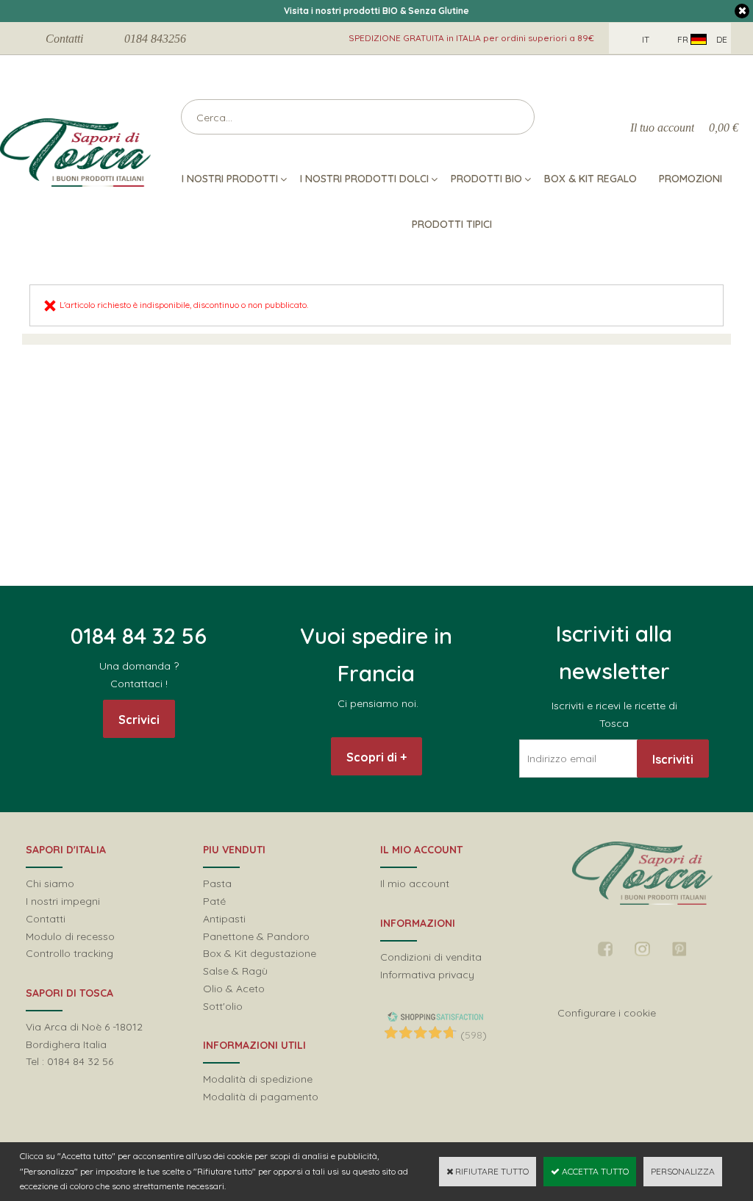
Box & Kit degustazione (259, 953)
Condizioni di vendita (431, 957)
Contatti (64, 38)
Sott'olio (223, 1006)
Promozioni (690, 178)
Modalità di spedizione (258, 1079)
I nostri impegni (63, 901)
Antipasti (224, 918)
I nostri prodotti (230, 178)
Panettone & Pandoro (256, 936)
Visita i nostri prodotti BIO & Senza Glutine (376, 10)
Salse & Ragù (235, 971)
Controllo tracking (69, 953)
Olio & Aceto (234, 988)
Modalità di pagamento (260, 1096)
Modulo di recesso (70, 936)
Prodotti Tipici (452, 224)
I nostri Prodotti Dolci (364, 178)
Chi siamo (50, 883)
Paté (214, 901)
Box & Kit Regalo (590, 178)
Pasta (217, 883)
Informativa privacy (427, 974)
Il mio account (414, 883)
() (473, 1035)
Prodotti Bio (486, 178)
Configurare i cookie (606, 1012)
